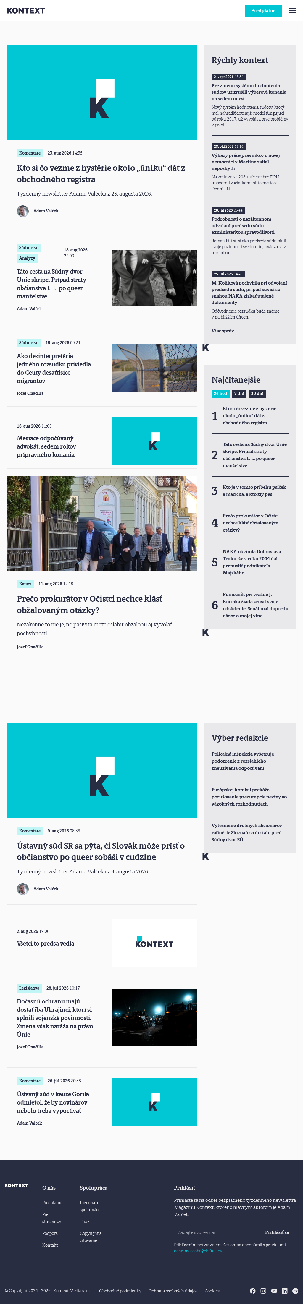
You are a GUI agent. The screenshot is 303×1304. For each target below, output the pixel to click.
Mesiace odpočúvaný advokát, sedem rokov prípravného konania (46, 446)
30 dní (257, 393)
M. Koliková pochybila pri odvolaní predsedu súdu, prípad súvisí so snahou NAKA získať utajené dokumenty (249, 292)
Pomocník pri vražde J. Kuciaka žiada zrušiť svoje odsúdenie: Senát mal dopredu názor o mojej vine (256, 605)
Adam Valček (46, 211)
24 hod (220, 393)
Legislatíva (29, 988)
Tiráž (84, 1221)
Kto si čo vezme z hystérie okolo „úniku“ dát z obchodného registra (101, 173)
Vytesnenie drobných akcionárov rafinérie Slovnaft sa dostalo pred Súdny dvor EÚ (247, 832)
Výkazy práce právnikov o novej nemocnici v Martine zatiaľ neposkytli (246, 161)
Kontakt (50, 1245)
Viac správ (223, 331)
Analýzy (27, 258)
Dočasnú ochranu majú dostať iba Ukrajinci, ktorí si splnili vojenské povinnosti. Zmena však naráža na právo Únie (55, 1018)
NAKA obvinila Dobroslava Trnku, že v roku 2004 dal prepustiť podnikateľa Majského (252, 562)
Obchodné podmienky (120, 1291)
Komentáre (30, 153)
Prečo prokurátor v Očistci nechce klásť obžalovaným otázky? (89, 604)
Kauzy (25, 584)
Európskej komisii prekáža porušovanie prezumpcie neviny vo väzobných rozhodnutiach (249, 797)
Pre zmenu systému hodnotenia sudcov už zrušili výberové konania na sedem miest (249, 92)
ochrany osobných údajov (198, 1250)
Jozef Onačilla (30, 393)
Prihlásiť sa (277, 1232)
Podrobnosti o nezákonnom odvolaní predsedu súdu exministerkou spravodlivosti (243, 225)
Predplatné (263, 10)
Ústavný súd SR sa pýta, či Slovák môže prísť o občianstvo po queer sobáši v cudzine (101, 851)
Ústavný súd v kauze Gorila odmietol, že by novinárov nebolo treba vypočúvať (53, 1102)
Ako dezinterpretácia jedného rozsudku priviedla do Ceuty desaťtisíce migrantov (54, 368)
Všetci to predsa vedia (45, 943)
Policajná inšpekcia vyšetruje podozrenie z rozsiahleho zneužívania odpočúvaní (243, 761)
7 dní (239, 393)
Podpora (50, 1233)
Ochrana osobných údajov (173, 1291)
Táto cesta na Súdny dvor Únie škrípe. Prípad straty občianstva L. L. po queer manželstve (51, 284)
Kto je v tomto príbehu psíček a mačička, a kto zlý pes (254, 490)
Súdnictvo (28, 247)
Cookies (212, 1291)
